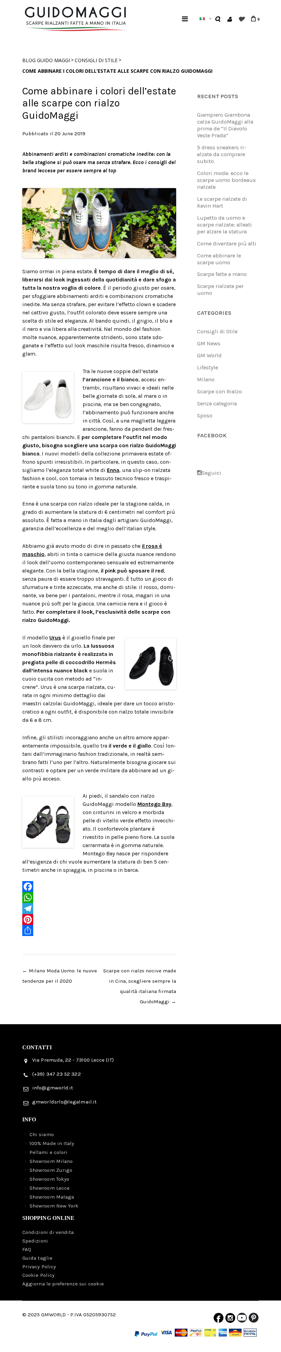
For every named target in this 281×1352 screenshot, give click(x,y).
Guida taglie (37, 1258)
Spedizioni (35, 1241)
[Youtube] (242, 1319)
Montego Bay (154, 804)
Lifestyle (207, 367)
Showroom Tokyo (49, 1179)
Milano (206, 379)
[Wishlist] (241, 19)
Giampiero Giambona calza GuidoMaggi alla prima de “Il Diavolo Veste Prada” (225, 125)
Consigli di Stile (96, 60)
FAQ (26, 1249)
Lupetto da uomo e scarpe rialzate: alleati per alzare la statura (224, 225)
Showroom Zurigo (50, 1170)
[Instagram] (230, 1319)
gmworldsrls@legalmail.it (64, 1102)
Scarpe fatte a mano (222, 274)
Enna (113, 470)
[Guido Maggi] (75, 11)
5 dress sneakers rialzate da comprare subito (221, 154)
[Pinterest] (99, 919)
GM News (208, 343)
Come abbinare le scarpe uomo (219, 259)
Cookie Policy (38, 1275)
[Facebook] (99, 886)
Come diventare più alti (226, 243)
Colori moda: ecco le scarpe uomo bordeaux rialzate (226, 180)
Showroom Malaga (51, 1197)
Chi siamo (41, 1134)
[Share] (99, 930)
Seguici (211, 473)
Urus (55, 637)
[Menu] (185, 18)
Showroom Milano (51, 1161)
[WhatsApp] (99, 897)
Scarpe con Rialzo (219, 391)
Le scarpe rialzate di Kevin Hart (222, 202)
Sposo (204, 415)
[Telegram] (99, 908)
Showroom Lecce (49, 1188)
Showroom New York (53, 1206)
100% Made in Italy (51, 1143)
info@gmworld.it (52, 1088)
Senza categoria (217, 403)
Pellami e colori (48, 1152)
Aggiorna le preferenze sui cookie (63, 1284)
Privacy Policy (39, 1266)
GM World (209, 355)
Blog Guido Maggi (46, 60)
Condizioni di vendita (48, 1232)
